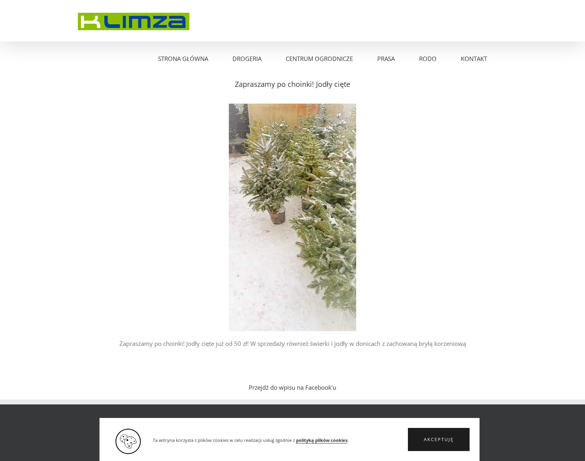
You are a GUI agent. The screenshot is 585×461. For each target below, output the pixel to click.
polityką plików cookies (321, 440)
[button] (439, 439)
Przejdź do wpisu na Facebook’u (292, 387)
